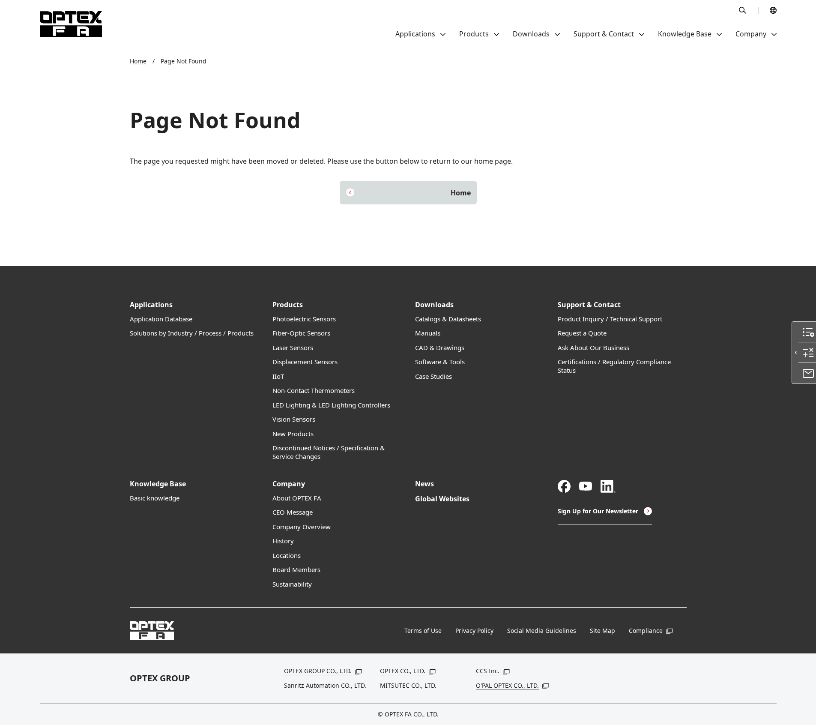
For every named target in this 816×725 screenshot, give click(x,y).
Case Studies (433, 376)
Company (288, 483)
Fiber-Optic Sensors (301, 333)
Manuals (427, 333)
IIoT (278, 376)
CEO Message (292, 512)
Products (287, 304)
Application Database (161, 319)
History (283, 541)
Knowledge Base (158, 483)
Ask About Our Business (593, 348)
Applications (151, 304)
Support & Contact (589, 304)
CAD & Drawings (439, 348)
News (424, 483)
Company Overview (301, 527)
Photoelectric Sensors (304, 319)
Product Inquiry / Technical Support (610, 319)
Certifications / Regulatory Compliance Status (614, 366)
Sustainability (292, 584)
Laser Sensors (292, 348)
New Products (293, 434)
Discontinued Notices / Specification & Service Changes (328, 452)
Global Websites (442, 498)
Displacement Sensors (305, 362)
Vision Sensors (293, 419)
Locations (286, 555)
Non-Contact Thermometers (313, 390)
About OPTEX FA (296, 498)
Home (138, 61)
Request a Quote (582, 333)
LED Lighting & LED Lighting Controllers (331, 405)
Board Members (296, 570)
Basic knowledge (154, 498)
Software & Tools (440, 362)
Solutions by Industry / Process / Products (192, 333)
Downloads (434, 304)
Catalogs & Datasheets (448, 319)
